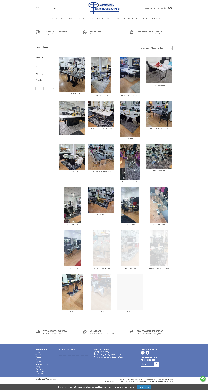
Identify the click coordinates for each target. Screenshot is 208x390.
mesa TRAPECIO (130, 268)
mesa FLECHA (72, 268)
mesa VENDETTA (101, 215)
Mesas (69, 18)
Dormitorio (128, 18)
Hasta (45, 85)
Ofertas (59, 18)
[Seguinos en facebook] (147, 353)
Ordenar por (145, 48)
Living (116, 18)
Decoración (142, 18)
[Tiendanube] (45, 380)
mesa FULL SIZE (159, 225)
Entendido (144, 387)
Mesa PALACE (72, 171)
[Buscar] (54, 8)
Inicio (50, 18)
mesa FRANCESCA (159, 85)
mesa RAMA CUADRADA (101, 268)
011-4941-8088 (103, 352)
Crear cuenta (150, 8)
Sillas (77, 18)
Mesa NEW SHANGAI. (130, 182)
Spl (36, 66)
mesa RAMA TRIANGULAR (159, 268)
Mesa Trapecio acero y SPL (101, 128)
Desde (37, 85)
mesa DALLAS (72, 225)
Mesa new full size (101, 95)
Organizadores (103, 18)
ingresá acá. (144, 381)
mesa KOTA (130, 138)
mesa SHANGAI (159, 170)
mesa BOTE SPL (72, 137)
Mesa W (101, 311)
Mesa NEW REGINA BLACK (101, 171)
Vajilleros (88, 18)
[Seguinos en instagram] (143, 353)
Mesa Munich (72, 311)
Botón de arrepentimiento (162, 381)
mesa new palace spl (130, 95)
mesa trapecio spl (72, 94)
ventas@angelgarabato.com (109, 354)
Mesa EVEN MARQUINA (159, 128)
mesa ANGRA (130, 225)
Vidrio (37, 63)
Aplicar (53, 88)
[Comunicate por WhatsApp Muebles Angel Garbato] (203, 379)
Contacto (156, 18)
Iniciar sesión (161, 8)
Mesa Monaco (130, 311)
